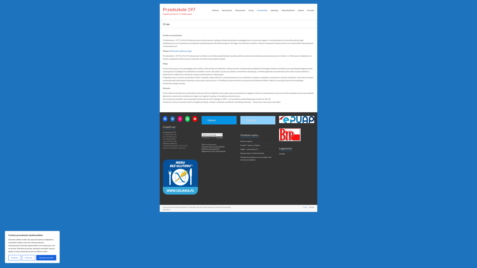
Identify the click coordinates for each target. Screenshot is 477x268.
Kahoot (212, 120)
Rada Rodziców (288, 10)
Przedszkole (262, 10)
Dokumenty (240, 10)
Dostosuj (14, 258)
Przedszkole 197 (179, 9)
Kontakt (310, 10)
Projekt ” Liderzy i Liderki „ (250, 145)
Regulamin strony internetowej (213, 151)
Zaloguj (282, 154)
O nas (305, 207)
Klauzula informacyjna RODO (213, 147)
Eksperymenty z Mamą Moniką (252, 153)
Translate (219, 137)
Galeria (301, 10)
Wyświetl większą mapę (181, 51)
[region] (32, 247)
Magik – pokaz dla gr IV (249, 149)
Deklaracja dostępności (211, 149)
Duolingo (251, 120)
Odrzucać (28, 258)
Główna (215, 10)
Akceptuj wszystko (46, 258)
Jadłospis (274, 10)
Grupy (251, 10)
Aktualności (227, 10)
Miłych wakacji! (246, 141)
